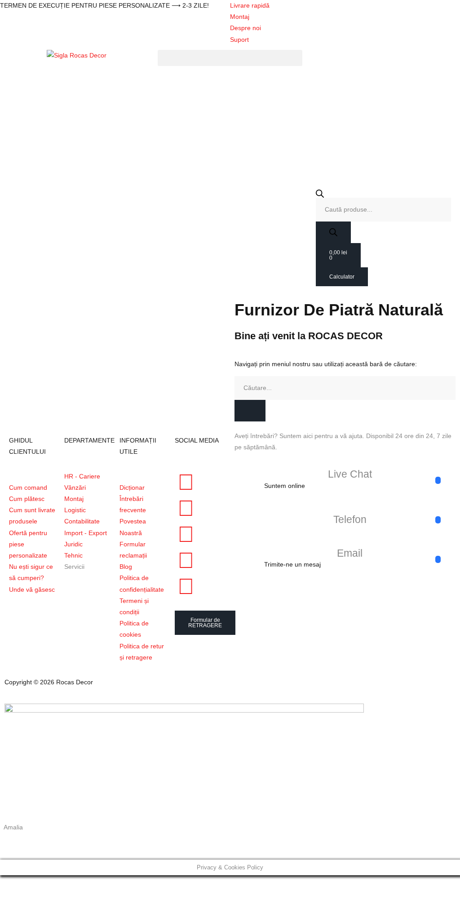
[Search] (333, 232)
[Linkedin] (186, 560)
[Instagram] (186, 508)
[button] (230, 58)
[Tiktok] (186, 586)
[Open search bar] (383, 194)
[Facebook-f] (186, 482)
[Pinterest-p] (186, 534)
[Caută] (249, 410)
